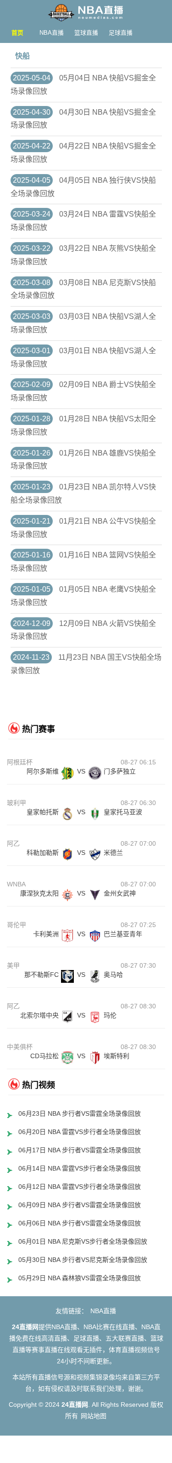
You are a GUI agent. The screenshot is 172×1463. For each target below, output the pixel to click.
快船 (22, 56)
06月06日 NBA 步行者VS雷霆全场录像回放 (79, 1223)
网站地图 (93, 1416)
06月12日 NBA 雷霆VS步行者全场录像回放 (79, 1186)
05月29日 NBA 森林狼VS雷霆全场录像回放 (79, 1278)
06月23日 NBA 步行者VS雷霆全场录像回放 (79, 1113)
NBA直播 (51, 32)
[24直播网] (86, 10)
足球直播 (121, 32)
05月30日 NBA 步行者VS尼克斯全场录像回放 (82, 1259)
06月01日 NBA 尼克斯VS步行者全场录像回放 (82, 1241)
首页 (17, 32)
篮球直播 (86, 32)
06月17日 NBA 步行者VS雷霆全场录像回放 (79, 1150)
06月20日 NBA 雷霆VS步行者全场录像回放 (79, 1131)
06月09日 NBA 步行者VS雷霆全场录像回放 (79, 1205)
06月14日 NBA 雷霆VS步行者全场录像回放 (79, 1168)
